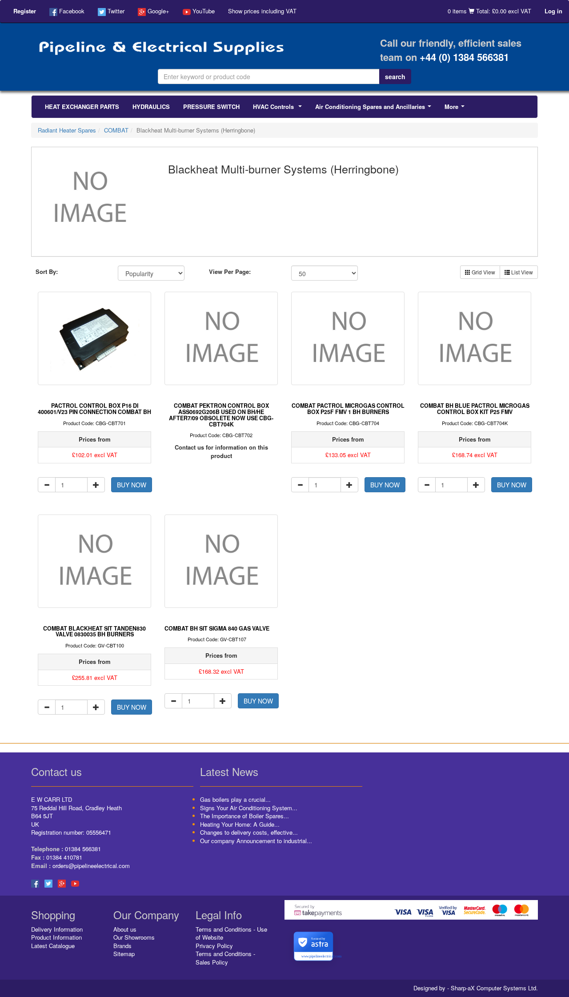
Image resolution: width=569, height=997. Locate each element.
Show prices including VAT (262, 11)
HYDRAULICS (151, 106)
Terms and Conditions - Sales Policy (225, 957)
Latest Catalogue (53, 945)
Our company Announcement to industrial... (256, 840)
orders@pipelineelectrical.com (91, 865)
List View (521, 272)
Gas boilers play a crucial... (235, 799)
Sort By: (47, 272)
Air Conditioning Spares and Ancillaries (375, 109)
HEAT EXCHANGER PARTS (82, 106)
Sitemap (124, 953)
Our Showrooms (134, 937)
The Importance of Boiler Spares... (244, 816)
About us (124, 929)
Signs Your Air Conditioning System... (248, 808)
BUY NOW (131, 484)
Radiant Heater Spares (67, 130)
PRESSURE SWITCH (211, 106)
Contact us (56, 771)
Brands (122, 945)
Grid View (482, 272)
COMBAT (116, 130)
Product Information (56, 937)
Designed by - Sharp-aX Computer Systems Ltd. (475, 988)
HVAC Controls (279, 109)
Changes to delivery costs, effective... (249, 832)
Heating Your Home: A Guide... (240, 824)
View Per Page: (230, 272)
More (456, 109)
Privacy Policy (214, 945)
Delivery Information (57, 929)
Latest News (229, 771)
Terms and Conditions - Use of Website (231, 933)
